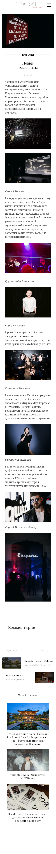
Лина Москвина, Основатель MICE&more (28, 776)
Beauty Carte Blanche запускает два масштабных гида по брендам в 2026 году (28, 817)
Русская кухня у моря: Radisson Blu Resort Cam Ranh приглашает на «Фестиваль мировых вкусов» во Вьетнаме (28, 739)
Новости (28, 54)
